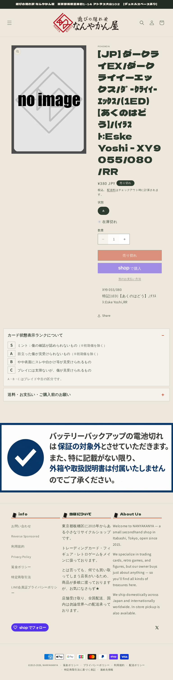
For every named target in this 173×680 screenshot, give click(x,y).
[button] (9, 23)
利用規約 (17, 546)
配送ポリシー (137, 665)
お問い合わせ (21, 526)
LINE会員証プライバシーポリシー (34, 590)
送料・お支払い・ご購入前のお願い (39, 394)
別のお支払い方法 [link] (129, 279)
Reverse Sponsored (25, 536)
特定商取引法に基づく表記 (80, 669)
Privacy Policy (21, 557)
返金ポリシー (21, 567)
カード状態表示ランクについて (35, 335)
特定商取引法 (21, 577)
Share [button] (106, 315)
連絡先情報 (107, 669)
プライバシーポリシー (96, 665)
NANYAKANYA (50, 665)
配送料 (111, 190)
